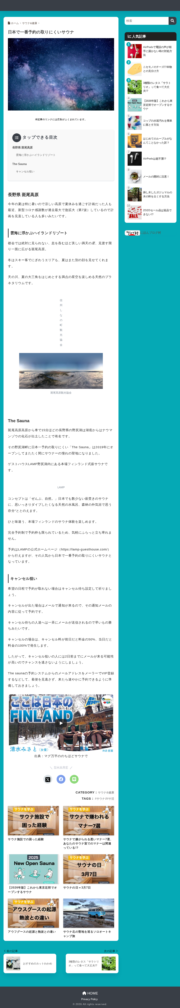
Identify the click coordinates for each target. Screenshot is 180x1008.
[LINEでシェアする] (74, 779)
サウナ (101, 798)
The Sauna (19, 164)
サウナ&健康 (106, 792)
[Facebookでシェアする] (61, 779)
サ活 (111, 798)
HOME (92, 993)
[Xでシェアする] (47, 779)
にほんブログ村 (150, 232)
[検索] (172, 21)
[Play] (61, 723)
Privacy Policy (89, 999)
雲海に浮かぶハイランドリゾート (36, 154)
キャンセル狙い (25, 171)
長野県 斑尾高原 (22, 147)
